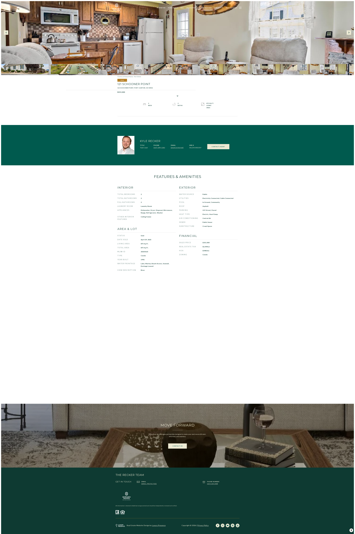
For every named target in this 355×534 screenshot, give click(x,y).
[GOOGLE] (232, 525)
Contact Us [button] (177, 446)
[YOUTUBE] (227, 525)
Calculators (191, 8)
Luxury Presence (159, 525)
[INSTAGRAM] (222, 525)
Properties (161, 8)
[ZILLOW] (237, 525)
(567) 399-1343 (159, 147)
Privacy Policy (203, 525)
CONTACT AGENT (218, 146)
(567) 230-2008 (212, 484)
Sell (182, 8)
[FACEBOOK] (217, 525)
